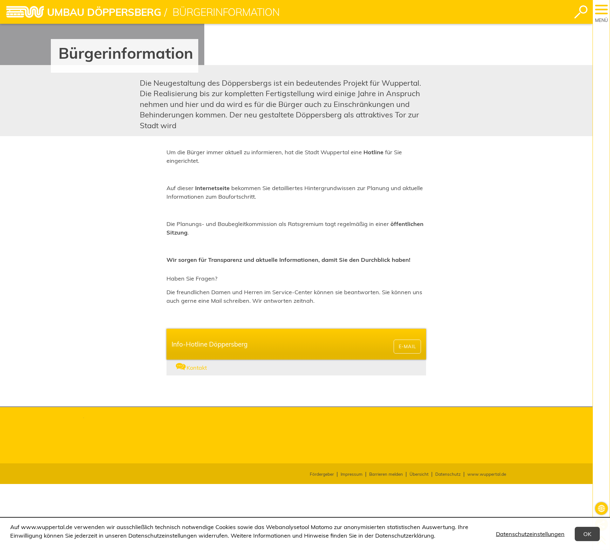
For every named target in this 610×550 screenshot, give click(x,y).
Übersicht (419, 474)
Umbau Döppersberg (104, 12)
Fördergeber (322, 474)
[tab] (209, 368)
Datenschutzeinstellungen (530, 534)
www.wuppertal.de (486, 474)
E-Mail (407, 346)
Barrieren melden (386, 474)
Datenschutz (448, 474)
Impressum (352, 474)
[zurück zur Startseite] (25, 12)
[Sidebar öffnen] (601, 9)
